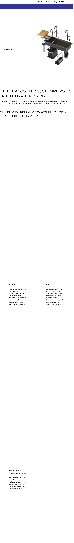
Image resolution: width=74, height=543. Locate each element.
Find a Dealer (7, 49)
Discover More (23, 49)
